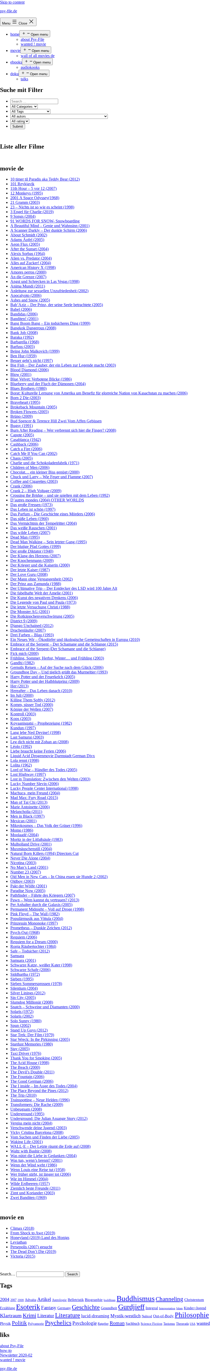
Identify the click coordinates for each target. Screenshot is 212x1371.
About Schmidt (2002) (28, 235)
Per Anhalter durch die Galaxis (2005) (41, 904)
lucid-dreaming (95, 1315)
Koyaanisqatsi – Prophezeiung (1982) (41, 723)
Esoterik (28, 1307)
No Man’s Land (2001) (29, 867)
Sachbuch (133, 1324)
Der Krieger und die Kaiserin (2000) (40, 565)
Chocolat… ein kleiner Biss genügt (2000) (44, 472)
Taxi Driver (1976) (25, 1053)
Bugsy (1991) (21, 425)
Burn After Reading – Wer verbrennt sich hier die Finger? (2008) (63, 430)
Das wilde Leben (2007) (30, 532)
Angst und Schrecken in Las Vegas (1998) (44, 281)
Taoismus (169, 1324)
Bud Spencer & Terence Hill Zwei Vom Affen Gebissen (56, 421)
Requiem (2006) (23, 937)
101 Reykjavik (22, 184)
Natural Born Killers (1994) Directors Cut (44, 853)
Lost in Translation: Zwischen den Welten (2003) (50, 779)
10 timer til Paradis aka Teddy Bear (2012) (45, 179)
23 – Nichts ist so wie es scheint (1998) (42, 207)
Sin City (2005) (23, 997)
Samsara (17, 956)
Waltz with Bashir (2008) (30, 1151)
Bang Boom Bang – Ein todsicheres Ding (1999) (50, 323)
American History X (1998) (33, 267)
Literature (67, 1315)
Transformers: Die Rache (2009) (36, 1104)
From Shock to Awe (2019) (32, 1233)
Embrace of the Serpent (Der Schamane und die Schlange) (57, 649)
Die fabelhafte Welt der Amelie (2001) (41, 593)
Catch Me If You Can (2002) (33, 453)
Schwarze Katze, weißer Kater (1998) (41, 965)
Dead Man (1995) (25, 537)
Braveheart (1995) (25, 402)
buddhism (110, 1300)
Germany (64, 1308)
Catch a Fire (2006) (26, 449)
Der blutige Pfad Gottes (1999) (35, 546)
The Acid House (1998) (29, 1062)
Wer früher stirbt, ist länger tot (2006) (40, 1174)
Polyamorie (36, 1324)
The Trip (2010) (23, 1095)
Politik (19, 1323)
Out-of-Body (163, 1316)
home (14, 34)
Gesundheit (109, 1308)
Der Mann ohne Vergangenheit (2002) (41, 579)
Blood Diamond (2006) (29, 370)
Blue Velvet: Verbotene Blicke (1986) (41, 379)
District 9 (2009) (23, 621)
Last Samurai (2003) (27, 737)
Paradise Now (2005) (27, 890)
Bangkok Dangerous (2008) (33, 328)
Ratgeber (103, 1324)
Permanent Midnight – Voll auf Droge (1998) (47, 909)
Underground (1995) (27, 1114)
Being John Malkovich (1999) (34, 351)
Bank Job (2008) (24, 332)
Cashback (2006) (24, 444)
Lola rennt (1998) (24, 760)
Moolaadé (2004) (24, 835)
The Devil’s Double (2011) (32, 1072)
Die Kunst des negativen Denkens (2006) (44, 597)
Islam (179, 1308)
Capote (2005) (22, 435)
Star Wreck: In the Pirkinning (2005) (40, 1039)
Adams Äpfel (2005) (27, 239)
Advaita (30, 1300)
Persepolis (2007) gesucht (31, 1247)
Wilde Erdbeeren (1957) (30, 1183)
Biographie (94, 1300)
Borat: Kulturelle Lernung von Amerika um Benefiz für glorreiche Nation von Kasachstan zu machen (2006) (98, 393)
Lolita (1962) (21, 765)
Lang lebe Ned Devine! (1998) (35, 732)
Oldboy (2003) (22, 881)
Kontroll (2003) (23, 714)
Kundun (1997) (23, 728)
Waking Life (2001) (26, 1142)
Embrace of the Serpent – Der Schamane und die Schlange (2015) (64, 644)
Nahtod (147, 1316)
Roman (117, 1323)
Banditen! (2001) (24, 318)
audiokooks (30, 67)
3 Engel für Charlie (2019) (32, 212)
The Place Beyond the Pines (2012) (39, 1090)
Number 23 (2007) (25, 872)
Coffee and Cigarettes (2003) (34, 481)
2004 (4, 1299)
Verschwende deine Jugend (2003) (38, 1128)
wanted (203, 1323)
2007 (13, 1300)
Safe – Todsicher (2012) (30, 951)
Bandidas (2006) (23, 314)
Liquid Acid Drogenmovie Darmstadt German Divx (52, 756)
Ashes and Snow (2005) (30, 300)
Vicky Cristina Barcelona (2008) (36, 1132)
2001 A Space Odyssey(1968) (34, 198)
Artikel (44, 1299)
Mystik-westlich (125, 1315)
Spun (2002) (20, 1025)
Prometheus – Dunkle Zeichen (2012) (41, 928)
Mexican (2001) (23, 821)
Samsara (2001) (23, 960)
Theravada (182, 1324)
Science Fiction (151, 1324)
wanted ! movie (33, 44)
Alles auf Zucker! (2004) (30, 263)
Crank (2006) (21, 486)
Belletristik (76, 1300)
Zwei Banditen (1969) (28, 1197)
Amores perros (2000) (28, 272)
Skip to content (12, 2)
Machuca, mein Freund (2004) (35, 793)
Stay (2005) (19, 1049)
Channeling (169, 1299)
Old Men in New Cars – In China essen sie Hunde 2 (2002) (59, 876)
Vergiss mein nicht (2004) (31, 1123)
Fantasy (48, 1307)
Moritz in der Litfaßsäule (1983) (36, 839)
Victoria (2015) (22, 1256)
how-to (6, 1350)
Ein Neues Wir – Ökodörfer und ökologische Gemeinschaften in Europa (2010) (75, 639)
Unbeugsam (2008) (26, 1109)
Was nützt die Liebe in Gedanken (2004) (43, 1155)
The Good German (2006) (31, 1081)
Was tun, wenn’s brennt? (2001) (36, 1160)
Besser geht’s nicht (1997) (31, 360)
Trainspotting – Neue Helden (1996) (40, 1100)
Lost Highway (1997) (28, 774)
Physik (5, 1323)
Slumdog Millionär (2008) (31, 1002)
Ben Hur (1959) (23, 356)
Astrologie (59, 1300)
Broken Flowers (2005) (29, 411)
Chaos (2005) (21, 458)
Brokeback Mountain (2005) (33, 407)
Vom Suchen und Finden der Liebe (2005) (44, 1137)
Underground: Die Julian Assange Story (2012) (48, 1118)
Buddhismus (136, 1298)
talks (24, 79)
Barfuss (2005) (22, 346)
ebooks (16, 62)
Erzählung (7, 1308)
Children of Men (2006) (29, 467)
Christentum (194, 1300)
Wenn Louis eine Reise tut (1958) (37, 1169)
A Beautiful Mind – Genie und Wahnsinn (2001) (49, 225)
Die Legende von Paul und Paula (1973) (43, 602)
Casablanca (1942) (25, 439)
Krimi (29, 1315)
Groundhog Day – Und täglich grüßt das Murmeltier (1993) (59, 672)
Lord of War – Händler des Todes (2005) (43, 770)
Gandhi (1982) (22, 663)
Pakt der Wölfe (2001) (28, 886)
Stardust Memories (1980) (31, 1044)
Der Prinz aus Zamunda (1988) (35, 584)
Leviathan (18, 1242)
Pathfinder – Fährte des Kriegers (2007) (42, 895)
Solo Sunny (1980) (25, 1021)
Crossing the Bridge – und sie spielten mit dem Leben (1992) (60, 495)
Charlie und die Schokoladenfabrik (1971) (44, 463)
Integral (152, 1308)
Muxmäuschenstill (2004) (31, 849)
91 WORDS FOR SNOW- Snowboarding (45, 221)
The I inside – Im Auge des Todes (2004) (43, 1086)
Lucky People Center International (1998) (44, 788)
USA (192, 1323)
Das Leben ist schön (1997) (32, 509)
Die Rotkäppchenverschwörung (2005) (42, 616)
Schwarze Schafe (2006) (30, 969)
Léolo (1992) (21, 746)
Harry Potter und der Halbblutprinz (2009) (44, 681)
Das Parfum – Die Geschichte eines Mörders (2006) (52, 514)
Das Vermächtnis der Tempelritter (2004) (43, 523)
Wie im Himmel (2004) (29, 1179)
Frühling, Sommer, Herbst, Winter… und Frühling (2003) (57, 658)
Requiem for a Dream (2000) (34, 942)
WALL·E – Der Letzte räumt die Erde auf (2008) (50, 1146)
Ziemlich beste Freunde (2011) (35, 1188)
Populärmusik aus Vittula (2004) (36, 918)
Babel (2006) (21, 309)
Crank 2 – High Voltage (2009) (35, 491)
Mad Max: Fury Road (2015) (34, 797)
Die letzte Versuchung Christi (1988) (40, 607)
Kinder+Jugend (195, 1308)
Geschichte (86, 1307)
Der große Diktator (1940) (31, 551)
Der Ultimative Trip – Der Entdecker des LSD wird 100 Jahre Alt (63, 588)
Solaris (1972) (21, 1011)
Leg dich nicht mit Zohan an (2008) (39, 742)
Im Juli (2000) (21, 695)
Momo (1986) (21, 830)
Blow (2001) (20, 374)
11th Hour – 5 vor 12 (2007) (33, 188)
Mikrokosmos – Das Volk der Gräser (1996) (46, 825)
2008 (21, 1300)
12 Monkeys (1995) (26, 193)
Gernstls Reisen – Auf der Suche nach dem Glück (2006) (56, 667)
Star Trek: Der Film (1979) (32, 1035)
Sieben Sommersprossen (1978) (36, 983)
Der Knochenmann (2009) (32, 560)
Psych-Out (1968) (25, 932)
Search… (7, 1274)
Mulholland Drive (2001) (30, 844)
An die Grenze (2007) (28, 277)
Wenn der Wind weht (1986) (33, 1165)
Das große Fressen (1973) (31, 504)
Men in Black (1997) (27, 816)
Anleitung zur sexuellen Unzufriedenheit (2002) (49, 291)
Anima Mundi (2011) (27, 286)
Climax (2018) (22, 1228)
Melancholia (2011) (26, 811)
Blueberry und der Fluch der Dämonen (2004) (48, 384)
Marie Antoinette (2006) (30, 807)
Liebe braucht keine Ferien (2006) (38, 751)
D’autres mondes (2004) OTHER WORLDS (47, 500)
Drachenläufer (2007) (28, 630)
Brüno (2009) (21, 416)
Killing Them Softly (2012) (32, 700)
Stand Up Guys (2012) (29, 1030)
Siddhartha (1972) (25, 974)
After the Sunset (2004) (29, 249)
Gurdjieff (131, 1307)
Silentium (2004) (24, 988)
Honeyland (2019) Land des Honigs (39, 1237)
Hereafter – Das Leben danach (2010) (41, 690)
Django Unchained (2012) (31, 625)
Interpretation (167, 1308)
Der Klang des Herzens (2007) (35, 556)
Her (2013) (19, 686)
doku (14, 74)
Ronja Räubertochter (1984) (33, 946)
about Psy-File (32, 39)
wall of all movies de (38, 55)
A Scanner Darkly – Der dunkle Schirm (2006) (48, 230)
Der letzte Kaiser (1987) (30, 570)
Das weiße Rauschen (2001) (33, 528)
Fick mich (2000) (24, 653)
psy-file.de (8, 11)
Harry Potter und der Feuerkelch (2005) (42, 677)
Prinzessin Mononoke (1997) (34, 923)
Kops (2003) (20, 718)
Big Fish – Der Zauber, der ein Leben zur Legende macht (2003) (63, 365)
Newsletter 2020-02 (16, 1355)
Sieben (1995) (21, 979)
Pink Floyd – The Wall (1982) (34, 914)
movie (15, 50)
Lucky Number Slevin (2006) (34, 783)
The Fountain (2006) (27, 1076)
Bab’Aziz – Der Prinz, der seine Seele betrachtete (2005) (56, 305)
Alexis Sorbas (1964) (27, 253)
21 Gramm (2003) (25, 202)
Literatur (45, 1315)
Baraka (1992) (22, 337)
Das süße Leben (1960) (29, 518)
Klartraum (11, 1315)
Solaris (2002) (21, 1016)
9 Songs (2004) (22, 216)
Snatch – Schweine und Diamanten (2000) (45, 1007)
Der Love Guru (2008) (29, 574)
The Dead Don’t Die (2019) (33, 1251)
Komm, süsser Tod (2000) (31, 704)
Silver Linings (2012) (27, 993)
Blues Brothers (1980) (28, 388)
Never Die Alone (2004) (30, 858)
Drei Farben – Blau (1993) (32, 635)
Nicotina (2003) (23, 863)
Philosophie (192, 1315)
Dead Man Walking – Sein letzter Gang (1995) (48, 542)
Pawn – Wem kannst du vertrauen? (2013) (44, 900)
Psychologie (84, 1323)
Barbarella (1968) (24, 342)
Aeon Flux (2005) (25, 244)
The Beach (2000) (25, 1067)
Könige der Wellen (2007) (31, 709)
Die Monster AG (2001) (30, 611)
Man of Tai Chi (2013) (28, 802)
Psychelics (58, 1322)
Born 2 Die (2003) (25, 398)
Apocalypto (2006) (25, 295)
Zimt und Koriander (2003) (32, 1193)
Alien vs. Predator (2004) (31, 258)
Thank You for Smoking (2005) (36, 1058)
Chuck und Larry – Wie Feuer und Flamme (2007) (51, 477)
